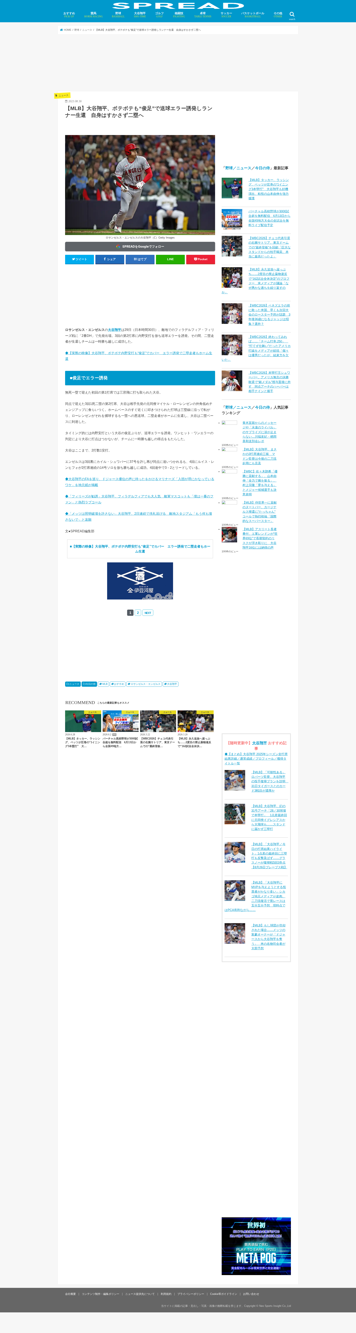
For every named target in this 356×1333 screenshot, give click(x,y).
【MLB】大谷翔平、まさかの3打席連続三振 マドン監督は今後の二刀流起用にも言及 (259, 456)
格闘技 (179, 15)
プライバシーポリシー (190, 1293)
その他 (278, 15)
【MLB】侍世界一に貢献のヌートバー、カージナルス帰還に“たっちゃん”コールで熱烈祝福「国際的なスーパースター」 (259, 512)
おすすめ (69, 15)
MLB (105, 684)
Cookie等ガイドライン (223, 1293)
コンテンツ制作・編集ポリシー (100, 1293)
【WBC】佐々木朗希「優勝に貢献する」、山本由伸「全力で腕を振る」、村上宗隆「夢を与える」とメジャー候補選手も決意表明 (260, 483)
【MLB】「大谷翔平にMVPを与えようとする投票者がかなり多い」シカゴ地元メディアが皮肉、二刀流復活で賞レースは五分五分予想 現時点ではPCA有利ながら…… (255, 896)
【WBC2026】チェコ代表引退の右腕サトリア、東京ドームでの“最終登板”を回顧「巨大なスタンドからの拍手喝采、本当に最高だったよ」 (269, 247)
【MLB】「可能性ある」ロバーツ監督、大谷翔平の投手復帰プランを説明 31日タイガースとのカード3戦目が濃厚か (269, 781)
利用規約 (166, 1293)
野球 (118, 15)
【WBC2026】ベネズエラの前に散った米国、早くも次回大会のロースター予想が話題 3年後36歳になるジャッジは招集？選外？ (269, 315)
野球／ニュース (238, 168)
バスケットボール (252, 15)
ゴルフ (159, 15)
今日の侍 (91, 684)
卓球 (202, 15)
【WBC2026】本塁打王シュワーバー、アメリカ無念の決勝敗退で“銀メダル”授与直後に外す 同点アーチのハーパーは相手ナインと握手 (269, 382)
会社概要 (70, 1293)
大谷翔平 (140, 15)
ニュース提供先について (140, 1293)
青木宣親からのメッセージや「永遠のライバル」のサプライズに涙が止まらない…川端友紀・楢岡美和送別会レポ (259, 432)
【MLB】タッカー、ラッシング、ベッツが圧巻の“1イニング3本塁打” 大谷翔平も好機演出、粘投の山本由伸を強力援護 (268, 189)
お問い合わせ (251, 1293)
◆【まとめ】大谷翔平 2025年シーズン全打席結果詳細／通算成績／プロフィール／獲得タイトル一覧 (256, 758)
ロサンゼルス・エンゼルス (145, 684)
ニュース (74, 684)
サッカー (226, 15)
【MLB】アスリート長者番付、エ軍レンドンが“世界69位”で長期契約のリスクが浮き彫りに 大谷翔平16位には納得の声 (260, 538)
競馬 (93, 15)
